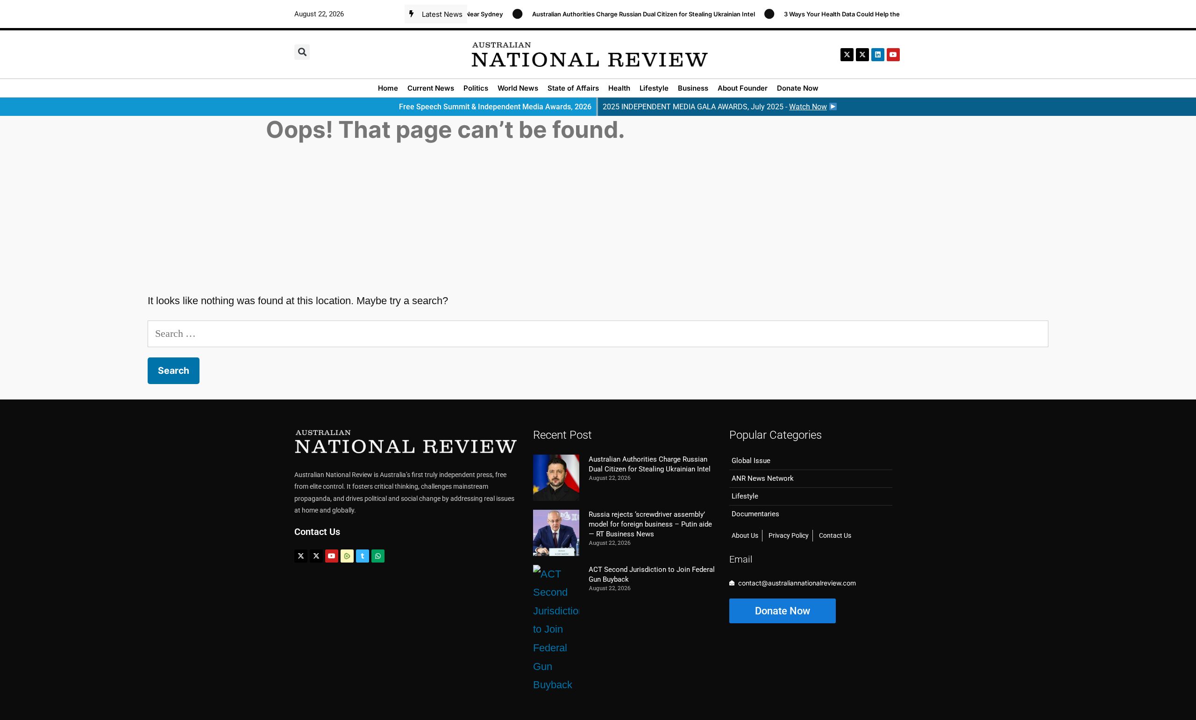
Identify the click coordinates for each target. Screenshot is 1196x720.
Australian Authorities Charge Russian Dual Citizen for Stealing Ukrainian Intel (631, 14)
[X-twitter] (847, 54)
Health (619, 88)
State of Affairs (573, 88)
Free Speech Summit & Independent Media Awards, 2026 (495, 106)
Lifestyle (654, 88)
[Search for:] (598, 333)
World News (518, 88)
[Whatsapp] (377, 556)
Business (693, 88)
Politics (475, 88)
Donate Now (798, 88)
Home (388, 88)
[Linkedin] (877, 54)
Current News (430, 88)
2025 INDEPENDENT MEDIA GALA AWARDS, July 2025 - (715, 106)
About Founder (743, 88)
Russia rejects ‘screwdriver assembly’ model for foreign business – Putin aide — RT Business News (650, 524)
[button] (302, 52)
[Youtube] (331, 556)
